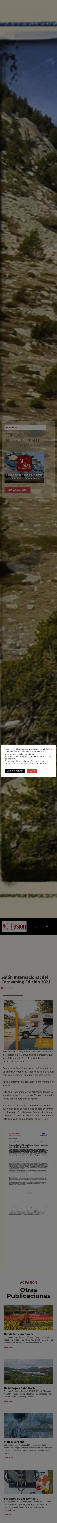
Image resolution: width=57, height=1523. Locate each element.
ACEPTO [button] (32, 771)
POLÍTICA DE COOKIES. (37, 763)
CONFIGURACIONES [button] (15, 771)
